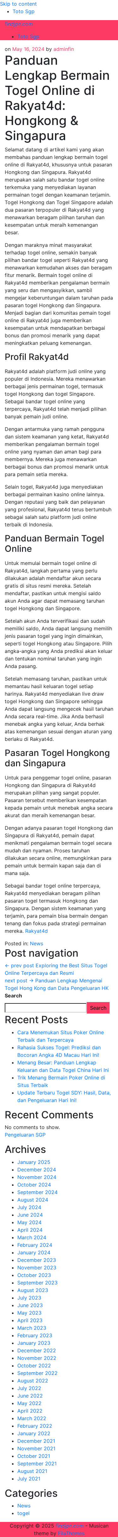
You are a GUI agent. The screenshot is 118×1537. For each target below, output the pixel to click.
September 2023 (37, 1282)
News (36, 943)
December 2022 (36, 1350)
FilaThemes (71, 1533)
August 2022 (32, 1380)
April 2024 (29, 1230)
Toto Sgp (24, 11)
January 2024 (33, 1252)
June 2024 (30, 1215)
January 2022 (33, 1433)
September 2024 (37, 1192)
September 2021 (37, 1463)
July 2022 (29, 1388)
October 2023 (34, 1275)
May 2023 (29, 1313)
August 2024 (32, 1200)
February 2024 (34, 1245)
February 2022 (34, 1426)
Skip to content (18, 4)
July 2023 (29, 1298)
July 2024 (29, 1207)
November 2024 (36, 1177)
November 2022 (36, 1358)
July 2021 (28, 1478)
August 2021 (32, 1471)
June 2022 (30, 1396)
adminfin (63, 49)
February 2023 (34, 1335)
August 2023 (32, 1290)
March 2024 (31, 1237)
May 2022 (29, 1403)
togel (23, 1513)
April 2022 (29, 1411)
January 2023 (33, 1343)
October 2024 (34, 1184)
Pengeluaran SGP (25, 1135)
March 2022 (31, 1418)
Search (13, 995)
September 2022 (37, 1373)
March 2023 (31, 1328)
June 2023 (30, 1305)
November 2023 (36, 1267)
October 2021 (33, 1456)
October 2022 (34, 1365)
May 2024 (29, 1222)
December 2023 (36, 1260)
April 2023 (29, 1320)
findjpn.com (19, 24)
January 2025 (33, 1162)
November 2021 (36, 1448)
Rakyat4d (36, 931)
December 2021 (36, 1441)
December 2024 (36, 1169)
